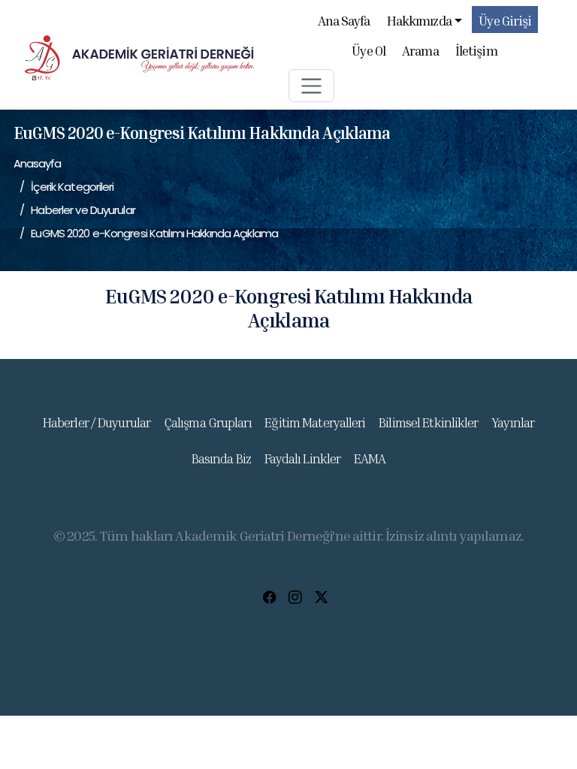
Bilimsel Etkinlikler (428, 422)
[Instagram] (294, 598)
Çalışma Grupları (208, 422)
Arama (420, 51)
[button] (311, 85)
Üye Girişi (505, 21)
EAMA (369, 458)
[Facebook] (269, 598)
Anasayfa (38, 163)
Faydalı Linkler (302, 458)
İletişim (476, 51)
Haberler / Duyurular (96, 422)
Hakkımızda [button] (419, 21)
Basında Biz (221, 458)
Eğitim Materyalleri (314, 422)
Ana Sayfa (344, 21)
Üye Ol (368, 51)
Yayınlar (512, 422)
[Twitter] (321, 598)
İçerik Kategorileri (72, 187)
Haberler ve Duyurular (83, 210)
